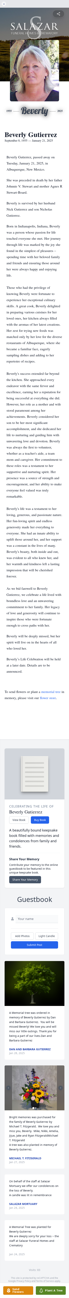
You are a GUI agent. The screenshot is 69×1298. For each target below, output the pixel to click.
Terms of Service (45, 1281)
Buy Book (40, 820)
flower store (48, 697)
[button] (34, 983)
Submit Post (34, 945)
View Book (18, 820)
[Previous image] (8, 1088)
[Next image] (60, 1088)
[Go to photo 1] (33, 1108)
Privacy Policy (23, 1281)
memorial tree (51, 691)
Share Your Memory (25, 879)
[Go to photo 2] (35, 1108)
